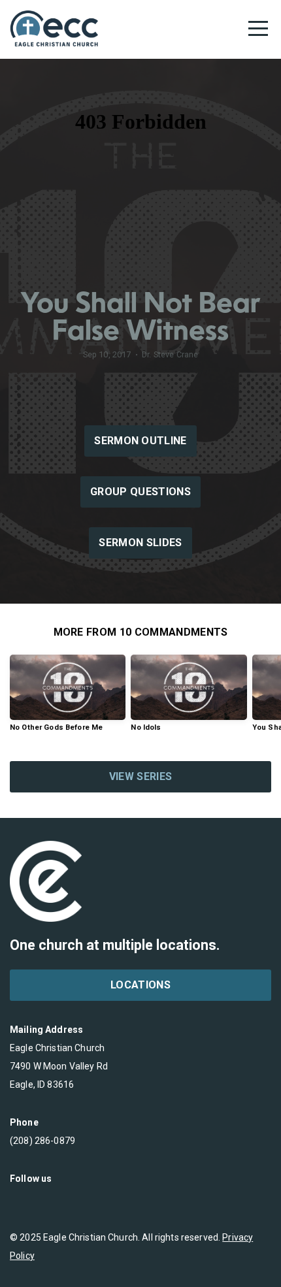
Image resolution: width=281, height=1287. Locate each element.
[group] (67, 698)
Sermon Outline (140, 440)
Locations (140, 985)
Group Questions (140, 491)
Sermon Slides (140, 542)
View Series (141, 776)
